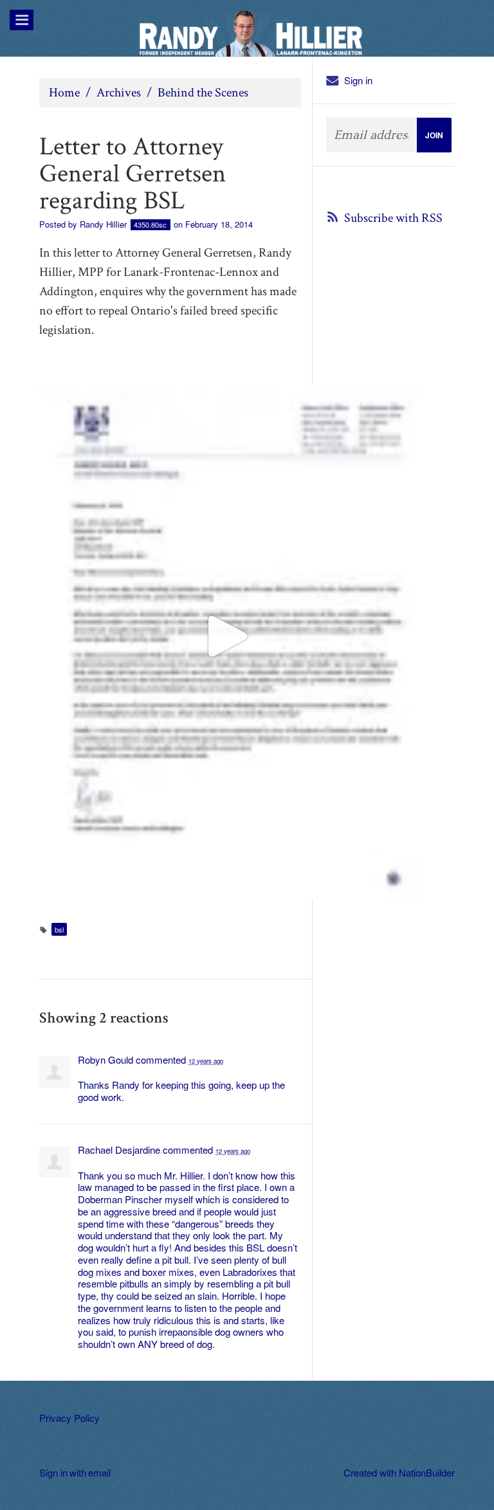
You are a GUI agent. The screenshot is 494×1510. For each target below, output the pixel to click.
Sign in (358, 80)
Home (64, 92)
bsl (59, 929)
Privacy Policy (69, 1417)
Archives (118, 92)
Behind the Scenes (203, 92)
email (99, 1472)
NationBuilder (427, 1472)
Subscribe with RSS (393, 218)
